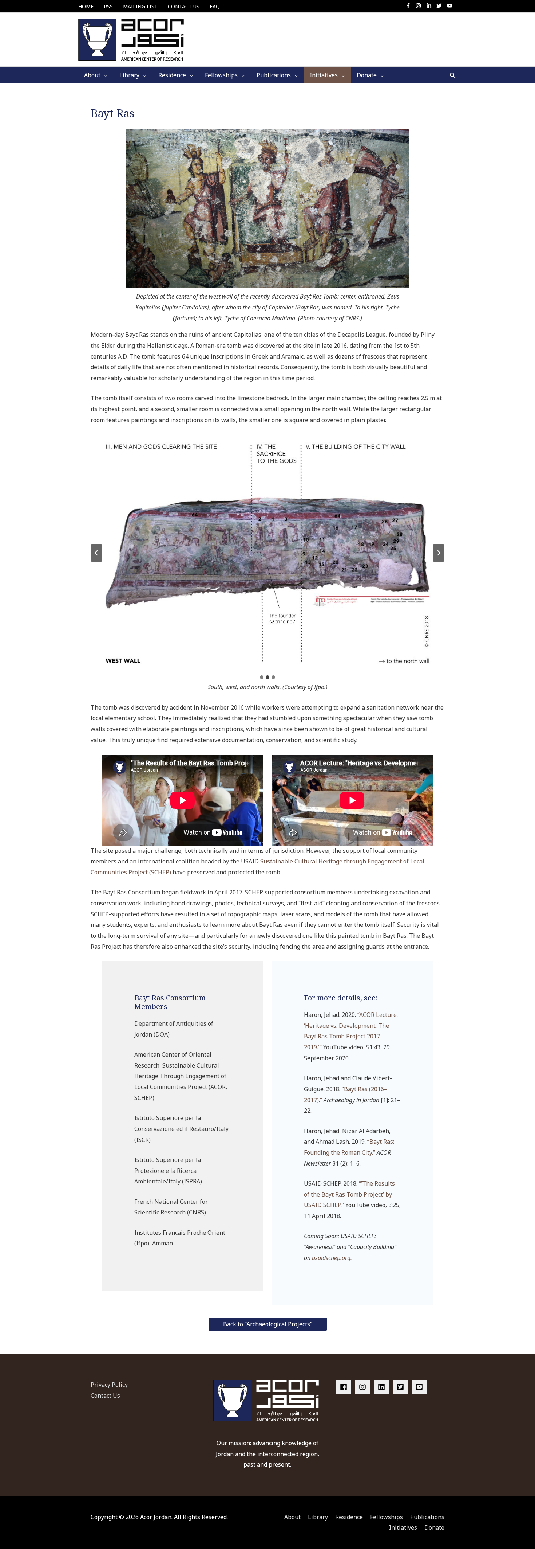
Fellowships (386, 1517)
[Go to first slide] (438, 553)
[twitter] (440, 5)
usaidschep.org (331, 1258)
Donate (434, 1527)
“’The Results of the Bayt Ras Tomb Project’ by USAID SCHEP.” (349, 1194)
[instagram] (420, 5)
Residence (349, 1517)
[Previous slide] (96, 553)
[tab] (261, 677)
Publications (427, 1517)
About (292, 1517)
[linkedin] (383, 1387)
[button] (453, 75)
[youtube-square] (420, 1387)
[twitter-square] (402, 1387)
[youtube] (450, 5)
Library (318, 1517)
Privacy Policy (109, 1385)
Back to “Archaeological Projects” (267, 1324)
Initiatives (403, 1527)
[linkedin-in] (430, 5)
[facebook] (345, 1387)
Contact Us (105, 1396)
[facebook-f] (410, 5)
